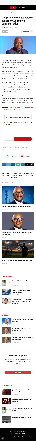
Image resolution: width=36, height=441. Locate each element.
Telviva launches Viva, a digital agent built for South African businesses (21, 301)
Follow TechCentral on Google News (19, 117)
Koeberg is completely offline (21, 417)
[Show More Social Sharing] (10, 31)
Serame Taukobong (15, 147)
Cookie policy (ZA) (10, 437)
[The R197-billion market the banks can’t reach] (6, 321)
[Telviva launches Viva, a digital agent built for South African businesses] (6, 301)
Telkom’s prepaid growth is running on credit (16, 206)
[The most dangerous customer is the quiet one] (6, 340)
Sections (7, 12)
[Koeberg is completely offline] (6, 419)
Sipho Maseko (25, 147)
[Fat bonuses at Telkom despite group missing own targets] (18, 221)
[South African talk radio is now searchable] (6, 401)
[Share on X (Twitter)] (3, 31)
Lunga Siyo (5, 147)
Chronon (24, 433)
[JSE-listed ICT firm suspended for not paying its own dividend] (6, 392)
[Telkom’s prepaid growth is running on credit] (18, 195)
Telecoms (12, 12)
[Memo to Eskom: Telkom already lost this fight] (18, 249)
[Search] (33, 8)
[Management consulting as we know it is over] (6, 330)
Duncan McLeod (7, 27)
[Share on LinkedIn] (6, 31)
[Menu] (3, 8)
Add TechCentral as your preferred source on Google (19, 123)
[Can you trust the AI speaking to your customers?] (6, 292)
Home (3, 12)
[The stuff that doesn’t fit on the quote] (6, 283)
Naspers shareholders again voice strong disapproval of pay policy (9, 175)
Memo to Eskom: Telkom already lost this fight (17, 261)
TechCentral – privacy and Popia (24, 437)
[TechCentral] (18, 7)
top (3, 149)
